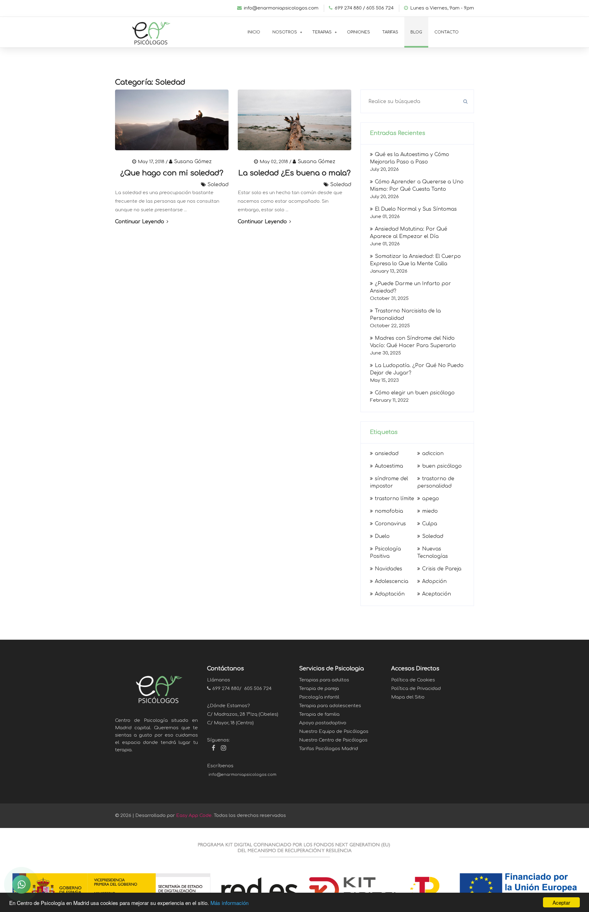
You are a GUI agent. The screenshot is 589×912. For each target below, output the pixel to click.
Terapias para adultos (324, 680)
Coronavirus (390, 524)
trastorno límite (394, 498)
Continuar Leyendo (140, 221)
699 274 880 (225, 688)
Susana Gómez (193, 161)
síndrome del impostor (389, 482)
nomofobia (389, 511)
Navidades (388, 569)
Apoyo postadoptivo (322, 723)
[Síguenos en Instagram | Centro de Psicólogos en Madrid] (221, 749)
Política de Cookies (413, 680)
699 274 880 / (350, 8)
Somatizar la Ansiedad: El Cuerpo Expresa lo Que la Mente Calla (415, 260)
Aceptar (561, 902)
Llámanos (218, 680)
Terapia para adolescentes (330, 705)
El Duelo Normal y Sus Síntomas (416, 209)
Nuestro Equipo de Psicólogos (333, 731)
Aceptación (436, 594)
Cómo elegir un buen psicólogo (415, 393)
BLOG (416, 32)
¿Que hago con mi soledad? (171, 173)
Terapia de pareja (319, 688)
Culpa (429, 524)
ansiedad (386, 453)
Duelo (382, 536)
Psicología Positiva (385, 552)
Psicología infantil (319, 697)
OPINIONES (358, 32)
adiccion (433, 453)
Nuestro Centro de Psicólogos (333, 740)
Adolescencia (391, 581)
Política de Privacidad (416, 688)
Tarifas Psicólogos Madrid (328, 748)
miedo (430, 511)
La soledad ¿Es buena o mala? (294, 173)
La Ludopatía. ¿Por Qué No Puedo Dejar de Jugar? (417, 369)
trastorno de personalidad (435, 482)
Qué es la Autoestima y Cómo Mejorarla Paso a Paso (409, 158)
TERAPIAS (322, 32)
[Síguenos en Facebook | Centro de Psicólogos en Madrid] (211, 749)
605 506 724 (380, 8)
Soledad (218, 184)
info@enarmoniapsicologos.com (281, 8)
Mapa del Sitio (408, 697)
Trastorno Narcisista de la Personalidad (405, 314)
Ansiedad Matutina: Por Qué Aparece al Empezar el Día (408, 232)
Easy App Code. (194, 815)
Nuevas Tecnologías (432, 552)
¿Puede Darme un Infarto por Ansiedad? (410, 287)
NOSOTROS (284, 32)
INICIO (254, 32)
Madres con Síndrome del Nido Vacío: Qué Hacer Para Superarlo (413, 341)
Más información (229, 902)
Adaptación (390, 594)
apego (430, 498)
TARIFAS (390, 32)
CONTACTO (446, 32)
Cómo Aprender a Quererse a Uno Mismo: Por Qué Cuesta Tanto (417, 185)
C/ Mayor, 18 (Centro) (230, 723)
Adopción (434, 581)
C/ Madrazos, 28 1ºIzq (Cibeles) (242, 714)
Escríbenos (220, 765)
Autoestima (389, 466)
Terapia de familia (319, 714)
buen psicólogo (442, 466)
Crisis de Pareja (441, 569)
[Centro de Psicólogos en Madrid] (149, 31)
